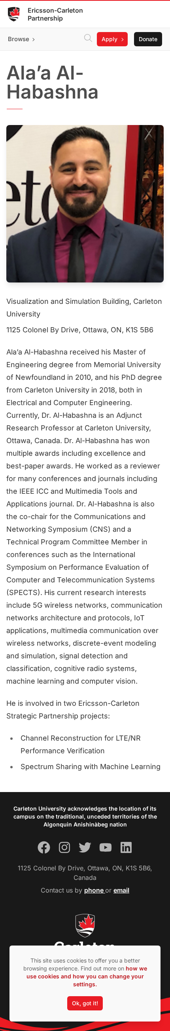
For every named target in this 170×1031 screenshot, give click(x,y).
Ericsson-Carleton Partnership (55, 14)
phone (94, 890)
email (121, 890)
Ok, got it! (85, 1003)
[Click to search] (88, 39)
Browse (18, 39)
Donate (148, 39)
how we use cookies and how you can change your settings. (86, 976)
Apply (109, 39)
